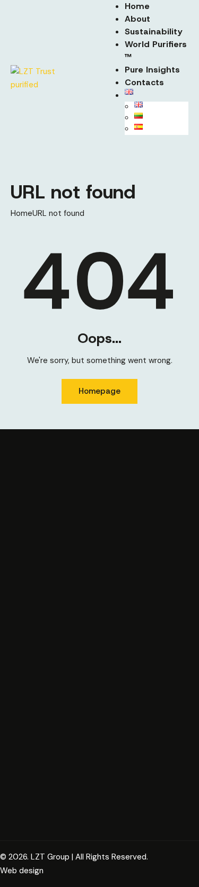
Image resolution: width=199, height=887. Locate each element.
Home (21, 213)
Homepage (99, 391)
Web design (22, 870)
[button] (118, 149)
